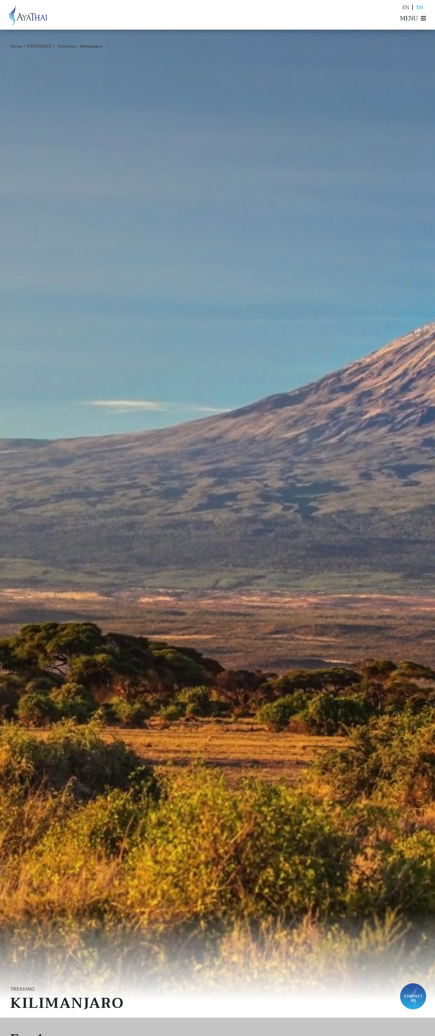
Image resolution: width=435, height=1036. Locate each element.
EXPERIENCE (40, 46)
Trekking (66, 46)
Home (16, 46)
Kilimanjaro (91, 46)
